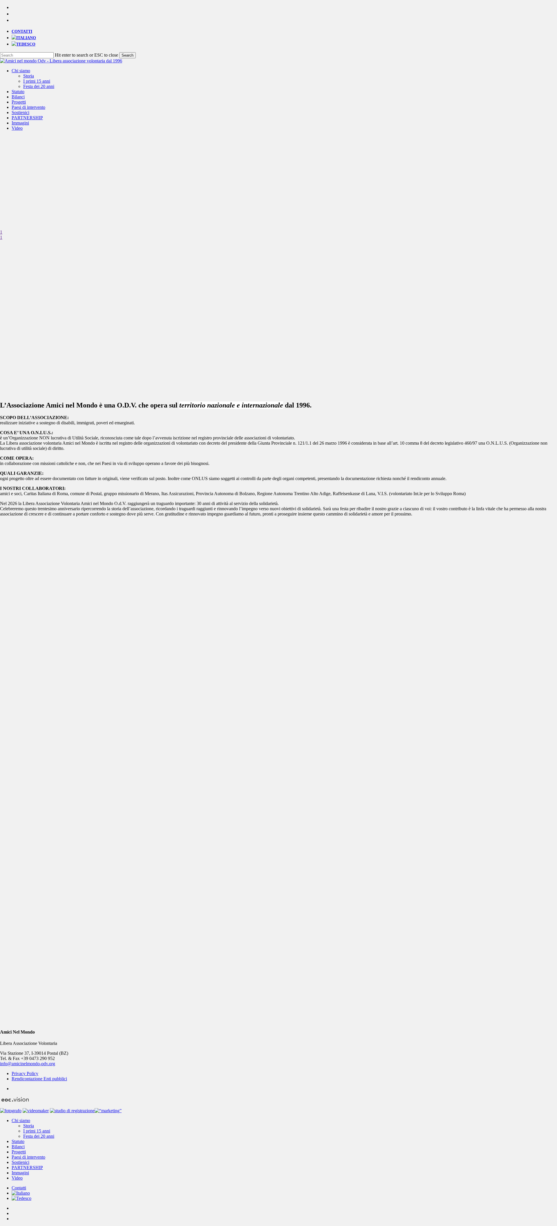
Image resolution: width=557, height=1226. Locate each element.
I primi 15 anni (36, 1130)
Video (17, 1177)
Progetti (19, 1151)
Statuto (18, 1141)
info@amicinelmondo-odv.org (27, 1063)
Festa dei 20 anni (38, 1136)
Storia (28, 1125)
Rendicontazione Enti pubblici (39, 1078)
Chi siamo (21, 1120)
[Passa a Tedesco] (23, 44)
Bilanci (18, 1146)
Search (127, 55)
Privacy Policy (25, 1073)
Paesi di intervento (28, 1157)
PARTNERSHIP (27, 1167)
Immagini (20, 1172)
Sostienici (20, 1162)
